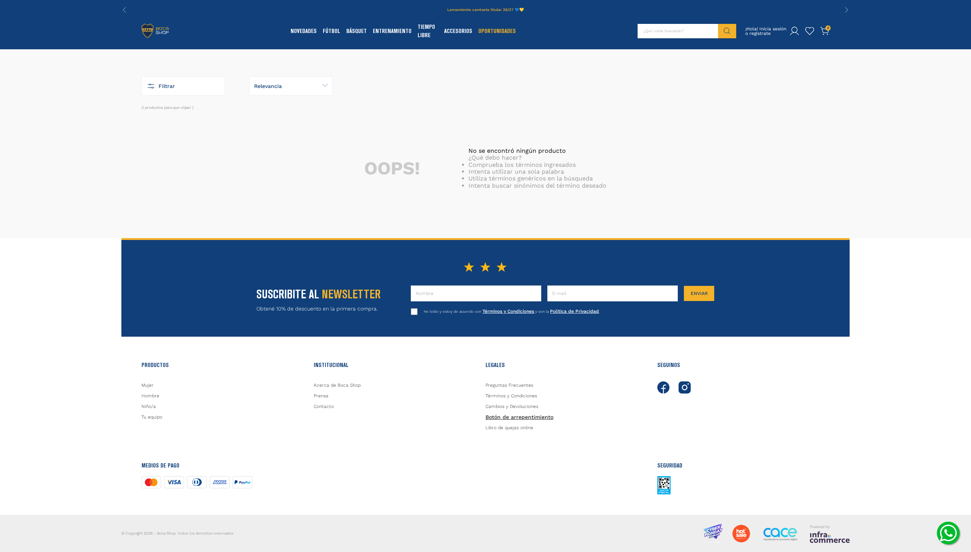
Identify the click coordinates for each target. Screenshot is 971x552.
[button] (183, 86)
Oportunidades (497, 30)
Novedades (304, 30)
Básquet (356, 30)
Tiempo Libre (426, 31)
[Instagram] (685, 387)
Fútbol (331, 30)
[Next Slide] (847, 10)
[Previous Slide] (124, 10)
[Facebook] (663, 387)
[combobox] (687, 31)
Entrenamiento (392, 30)
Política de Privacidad (574, 311)
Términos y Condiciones (508, 311)
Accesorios (458, 30)
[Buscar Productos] (727, 31)
